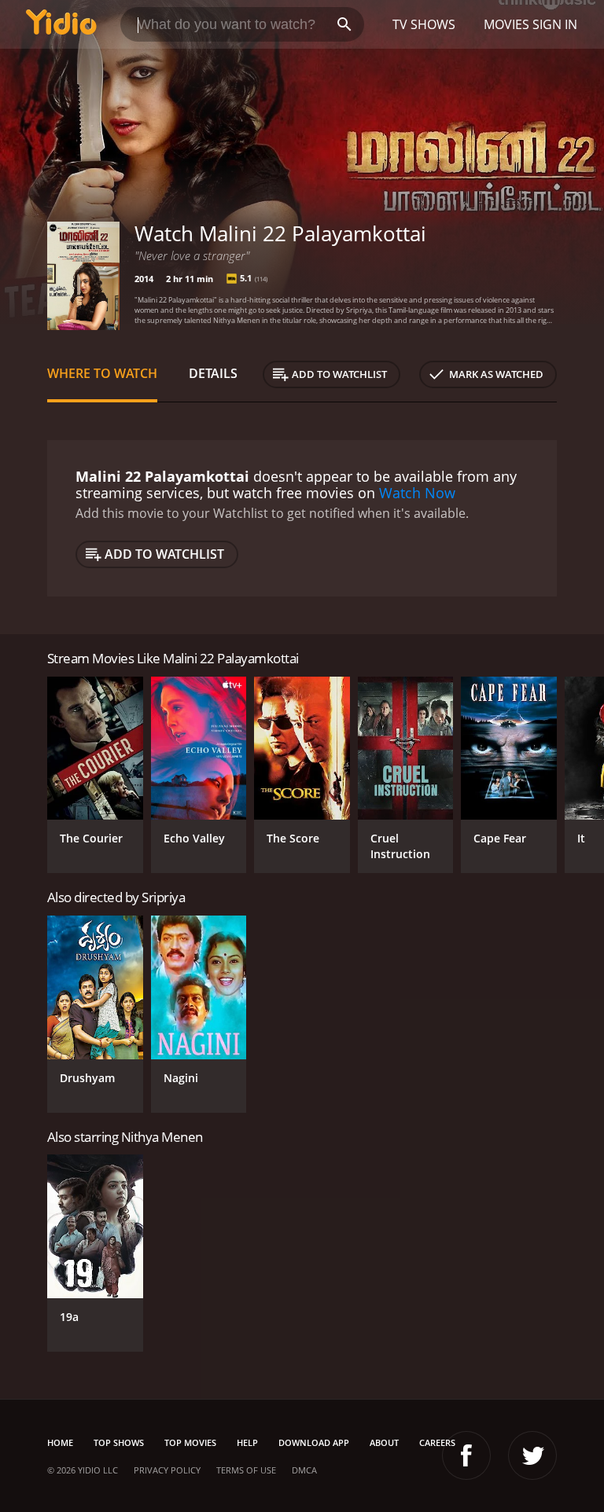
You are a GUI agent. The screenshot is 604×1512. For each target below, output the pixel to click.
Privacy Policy (167, 1470)
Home (60, 1442)
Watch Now (417, 492)
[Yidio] (61, 24)
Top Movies (190, 1442)
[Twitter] (532, 1455)
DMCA (304, 1470)
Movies (506, 24)
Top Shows (119, 1442)
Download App (313, 1442)
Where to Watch (102, 373)
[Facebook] (466, 1455)
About (384, 1442)
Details (213, 373)
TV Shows (423, 24)
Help (247, 1442)
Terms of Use (246, 1470)
